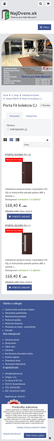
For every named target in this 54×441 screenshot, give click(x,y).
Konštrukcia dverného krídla (19, 353)
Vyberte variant (20, 216)
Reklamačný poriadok (15, 316)
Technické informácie (15, 363)
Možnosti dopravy (14, 323)
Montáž (8, 330)
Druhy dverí (10, 343)
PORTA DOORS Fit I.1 (18, 225)
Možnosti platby (13, 319)
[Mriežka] (5, 141)
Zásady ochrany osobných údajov (31, 427)
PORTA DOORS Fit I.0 (18, 155)
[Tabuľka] (17, 141)
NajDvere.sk (11, 396)
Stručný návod (12, 339)
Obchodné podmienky (16, 312)
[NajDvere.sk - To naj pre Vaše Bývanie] (27, 84)
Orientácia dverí (12, 360)
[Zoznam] (11, 141)
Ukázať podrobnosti (12, 434)
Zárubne (9, 350)
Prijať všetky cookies (35, 435)
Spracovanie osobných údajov (20, 309)
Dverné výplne (12, 357)
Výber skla (10, 346)
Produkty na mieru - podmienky (20, 326)
